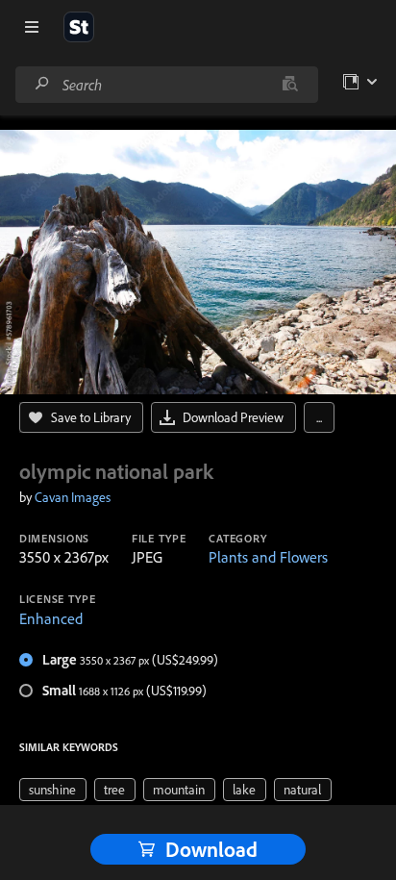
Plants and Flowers (268, 556)
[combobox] (166, 84)
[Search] (42, 84)
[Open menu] (31, 27)
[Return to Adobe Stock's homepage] (78, 27)
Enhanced (51, 618)
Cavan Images (73, 497)
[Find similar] (290, 84)
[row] (53, 789)
